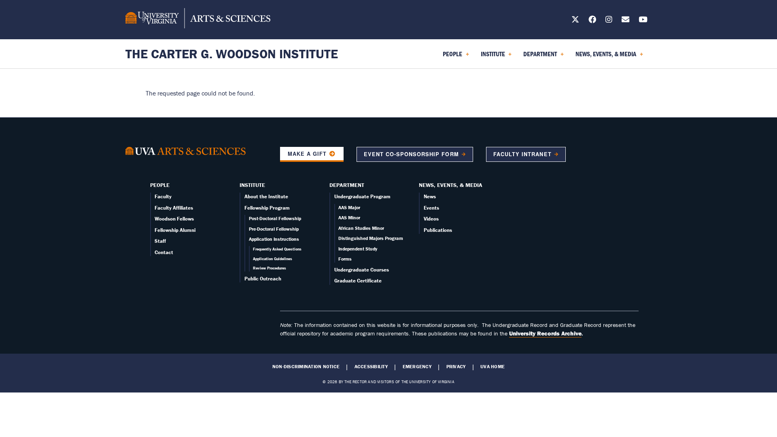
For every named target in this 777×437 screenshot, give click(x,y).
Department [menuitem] (538, 57)
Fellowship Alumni (175, 230)
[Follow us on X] (575, 20)
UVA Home (492, 366)
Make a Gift (307, 153)
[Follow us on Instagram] (608, 20)
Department (346, 185)
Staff (160, 241)
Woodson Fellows (174, 218)
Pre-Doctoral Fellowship (274, 229)
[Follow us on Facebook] (592, 20)
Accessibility (371, 366)
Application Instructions (274, 239)
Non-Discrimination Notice (306, 366)
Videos (431, 218)
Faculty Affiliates (174, 207)
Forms (345, 259)
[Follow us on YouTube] (643, 20)
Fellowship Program (267, 207)
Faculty (163, 196)
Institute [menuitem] (491, 57)
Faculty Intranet (522, 154)
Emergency (417, 366)
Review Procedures (269, 268)
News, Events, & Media (450, 185)
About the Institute (266, 196)
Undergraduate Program (362, 196)
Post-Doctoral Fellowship (275, 218)
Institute (252, 185)
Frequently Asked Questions (277, 249)
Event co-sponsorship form (411, 154)
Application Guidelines (272, 258)
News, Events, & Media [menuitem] (604, 57)
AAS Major (349, 207)
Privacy (456, 366)
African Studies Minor (361, 228)
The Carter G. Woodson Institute (231, 54)
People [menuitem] (450, 57)
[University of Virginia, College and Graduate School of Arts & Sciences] (197, 19)
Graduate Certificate (358, 280)
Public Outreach (262, 278)
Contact (164, 252)
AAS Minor (349, 217)
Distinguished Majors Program (370, 238)
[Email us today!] (625, 20)
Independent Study (357, 249)
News (430, 196)
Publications (438, 230)
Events (431, 207)
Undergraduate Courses (361, 269)
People (160, 185)
